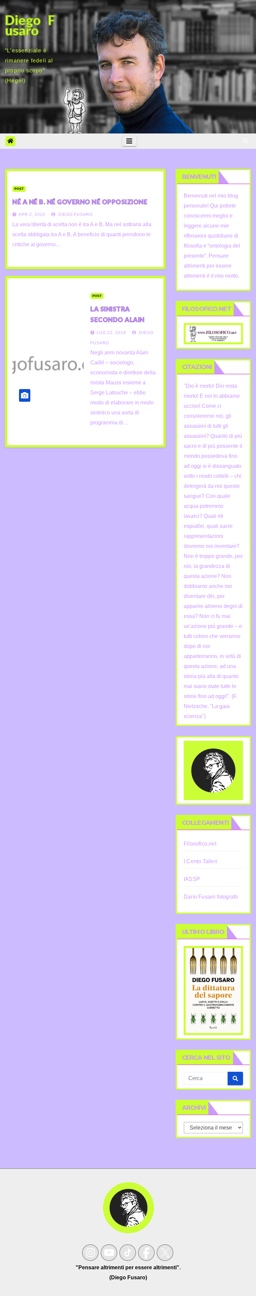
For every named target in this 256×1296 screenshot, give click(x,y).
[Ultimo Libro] (213, 990)
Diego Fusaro (75, 214)
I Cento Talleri (200, 861)
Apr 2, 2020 (32, 214)
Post (19, 189)
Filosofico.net (200, 844)
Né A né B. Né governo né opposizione (79, 202)
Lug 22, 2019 (111, 332)
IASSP (192, 879)
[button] (245, 141)
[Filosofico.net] (213, 333)
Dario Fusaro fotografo (211, 897)
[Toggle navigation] (129, 141)
